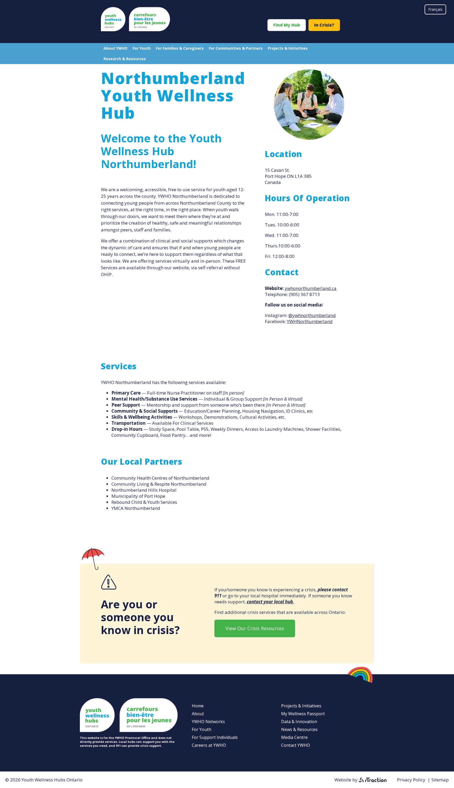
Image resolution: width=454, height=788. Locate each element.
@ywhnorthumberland (312, 315)
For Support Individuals (215, 737)
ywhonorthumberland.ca (311, 288)
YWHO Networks (208, 721)
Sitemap (440, 780)
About (198, 714)
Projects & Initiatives (288, 48)
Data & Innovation (299, 721)
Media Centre (294, 737)
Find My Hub (286, 25)
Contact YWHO (295, 745)
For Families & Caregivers (180, 48)
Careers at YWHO (209, 745)
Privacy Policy (411, 780)
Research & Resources (125, 58)
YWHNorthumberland (310, 321)
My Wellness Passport (303, 714)
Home (198, 706)
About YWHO (115, 48)
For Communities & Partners (235, 48)
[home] (135, 30)
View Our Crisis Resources (254, 628)
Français (435, 9)
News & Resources (299, 729)
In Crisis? (324, 25)
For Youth (142, 48)
